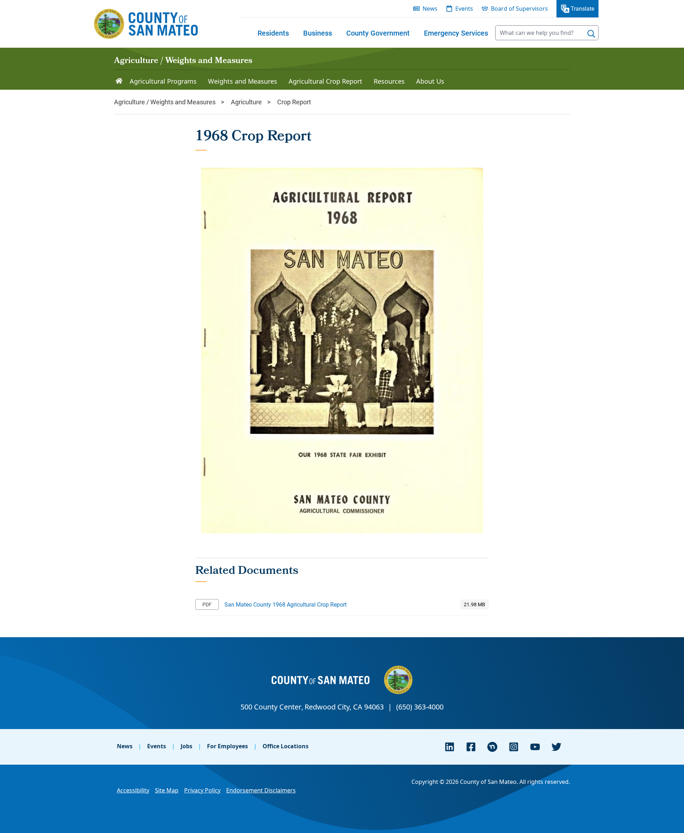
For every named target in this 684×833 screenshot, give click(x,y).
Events (156, 746)
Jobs (186, 746)
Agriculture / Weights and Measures (183, 61)
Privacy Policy (202, 790)
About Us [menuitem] (430, 81)
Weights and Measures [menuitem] (242, 81)
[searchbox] (546, 32)
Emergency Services (456, 32)
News (125, 746)
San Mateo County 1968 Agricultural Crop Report (285, 604)
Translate (582, 8)
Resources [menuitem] (389, 81)
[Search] (591, 34)
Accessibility (133, 790)
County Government (378, 32)
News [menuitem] (430, 8)
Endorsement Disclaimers (261, 790)
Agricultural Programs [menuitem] (163, 81)
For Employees (227, 746)
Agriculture (246, 102)
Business (317, 32)
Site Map (166, 790)
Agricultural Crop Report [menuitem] (325, 81)
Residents (273, 32)
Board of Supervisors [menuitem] (519, 8)
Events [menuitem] (464, 8)
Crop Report (294, 102)
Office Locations (286, 746)
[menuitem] (273, 33)
